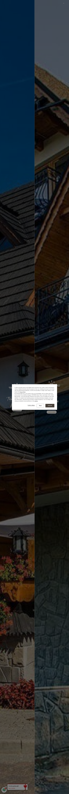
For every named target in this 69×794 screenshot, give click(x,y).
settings (36, 401)
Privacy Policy (23, 392)
